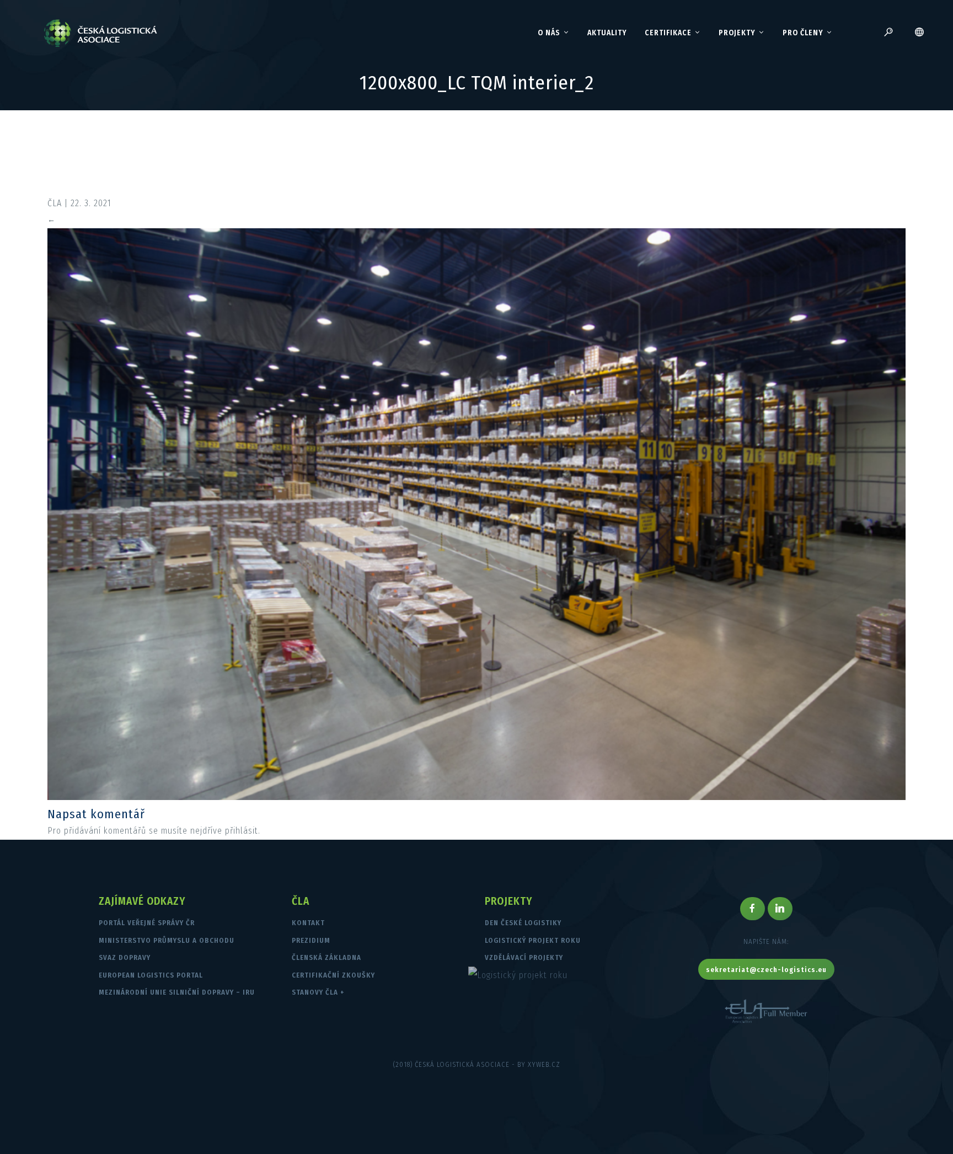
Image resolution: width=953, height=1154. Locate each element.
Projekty (737, 32)
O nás (549, 32)
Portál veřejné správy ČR (147, 923)
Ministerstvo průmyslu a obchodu (166, 940)
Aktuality (607, 32)
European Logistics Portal (151, 975)
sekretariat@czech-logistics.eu (766, 969)
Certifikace (668, 32)
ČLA (54, 203)
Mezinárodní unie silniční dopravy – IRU (177, 992)
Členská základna (326, 957)
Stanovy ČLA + (318, 992)
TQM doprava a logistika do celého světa (483, 179)
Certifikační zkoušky (333, 975)
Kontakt (308, 923)
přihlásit (241, 830)
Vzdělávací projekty (524, 957)
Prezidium (311, 940)
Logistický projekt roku (533, 940)
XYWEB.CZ (544, 1064)
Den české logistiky (523, 923)
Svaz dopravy (125, 957)
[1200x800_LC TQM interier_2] (476, 797)
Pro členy (803, 32)
